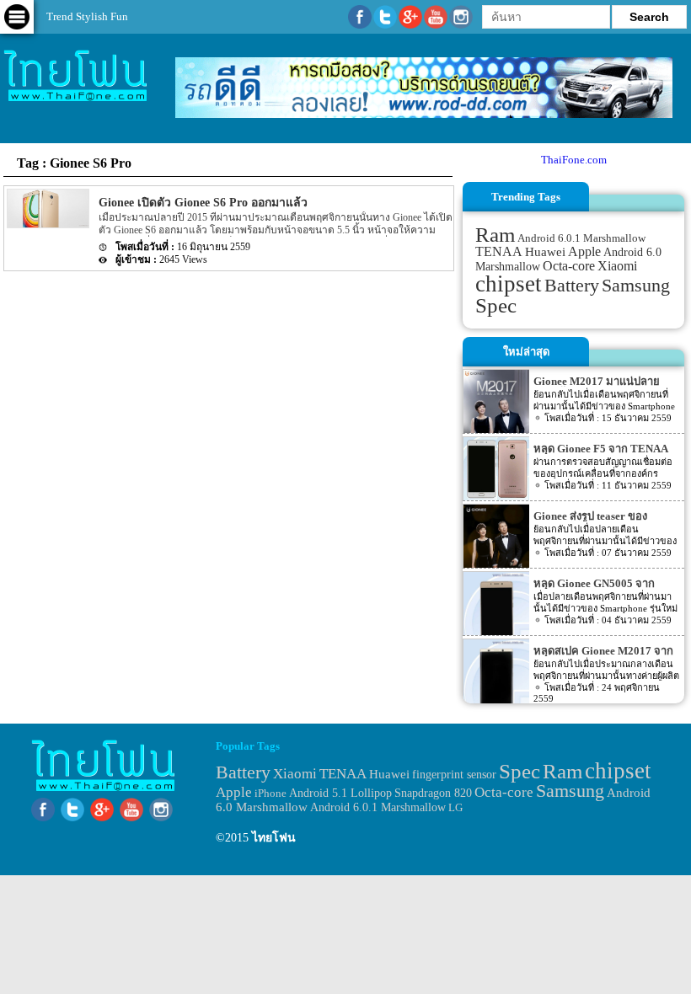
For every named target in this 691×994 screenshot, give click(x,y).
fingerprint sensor (454, 774)
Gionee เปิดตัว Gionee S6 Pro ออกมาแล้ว (203, 202)
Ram (495, 234)
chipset (508, 284)
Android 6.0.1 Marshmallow (581, 238)
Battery (571, 285)
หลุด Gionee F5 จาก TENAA (600, 448)
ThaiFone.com (574, 159)
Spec (496, 305)
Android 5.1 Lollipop (340, 793)
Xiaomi (617, 266)
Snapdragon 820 (433, 793)
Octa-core (569, 266)
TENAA (498, 251)
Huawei (545, 252)
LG (455, 807)
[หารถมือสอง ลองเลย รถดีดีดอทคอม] (423, 114)
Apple (584, 251)
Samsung (636, 285)
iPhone (270, 793)
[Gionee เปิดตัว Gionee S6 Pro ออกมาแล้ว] (46, 224)
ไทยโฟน (274, 837)
